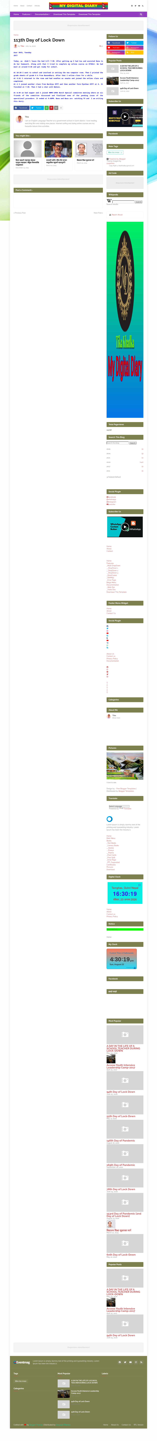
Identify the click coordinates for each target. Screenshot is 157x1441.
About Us (110, 654)
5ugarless (110, 163)
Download (111, 870)
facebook (112, 497)
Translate (127, 809)
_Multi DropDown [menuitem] (113, 566)
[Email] (56, 108)
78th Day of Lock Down (121, 1189)
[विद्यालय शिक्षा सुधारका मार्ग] (89, 148)
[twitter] (135, 6)
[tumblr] (107, 638)
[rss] (142, 6)
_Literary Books (113, 845)
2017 (125, 466)
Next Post (98, 213)
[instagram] (107, 631)
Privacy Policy (112, 659)
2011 (125, 471)
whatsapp (112, 499)
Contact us (111, 656)
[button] (141, 14)
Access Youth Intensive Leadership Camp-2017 (129, 79)
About (22, 6)
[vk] (108, 643)
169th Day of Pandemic (121, 1164)
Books (109, 841)
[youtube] (139, 6)
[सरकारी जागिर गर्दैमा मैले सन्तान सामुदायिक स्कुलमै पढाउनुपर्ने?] (58, 148)
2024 (125, 453)
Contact (29, 6)
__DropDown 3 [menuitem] (112, 573)
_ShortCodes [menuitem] (112, 575)
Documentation (113, 661)
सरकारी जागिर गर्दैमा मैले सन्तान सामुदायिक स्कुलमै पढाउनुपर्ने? (56, 161)
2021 (125, 458)
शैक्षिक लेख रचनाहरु (115, 152)
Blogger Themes (36, 1425)
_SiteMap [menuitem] (110, 578)
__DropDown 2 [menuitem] (112, 570)
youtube (112, 504)
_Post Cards (111, 855)
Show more (116, 718)
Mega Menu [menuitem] (111, 582)
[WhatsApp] (47, 108)
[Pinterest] (51, 108)
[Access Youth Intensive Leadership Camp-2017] (113, 81)
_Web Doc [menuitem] (111, 587)
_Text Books (111, 843)
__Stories (110, 848)
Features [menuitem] (26, 14)
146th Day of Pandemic (121, 1140)
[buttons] (107, 667)
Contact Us (111, 613)
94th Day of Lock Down (129, 88)
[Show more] (61, 108)
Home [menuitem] (16, 14)
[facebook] (132, 6)
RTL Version (138, 1425)
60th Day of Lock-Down (121, 1254)
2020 (125, 462)
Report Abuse (117, 215)
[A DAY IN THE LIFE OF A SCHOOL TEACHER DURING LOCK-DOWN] (113, 69)
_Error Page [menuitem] (111, 580)
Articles (37, 6)
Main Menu (111, 838)
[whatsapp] (107, 645)
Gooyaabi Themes (63, 1425)
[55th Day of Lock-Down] (64, 1415)
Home (16, 6)
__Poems (110, 853)
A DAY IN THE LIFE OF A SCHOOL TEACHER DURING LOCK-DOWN (131, 68)
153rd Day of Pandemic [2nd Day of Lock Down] (124, 1215)
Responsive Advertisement (78, 25)
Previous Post (20, 213)
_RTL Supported (113, 862)
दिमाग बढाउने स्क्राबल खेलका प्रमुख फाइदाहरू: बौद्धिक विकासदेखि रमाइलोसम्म (27, 162)
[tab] (125, 836)
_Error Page (111, 860)
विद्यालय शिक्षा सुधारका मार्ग (85, 160)
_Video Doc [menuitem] (111, 590)
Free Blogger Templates (126, 789)
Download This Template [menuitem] (64, 14)
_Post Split (111, 857)
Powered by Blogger (117, 159)
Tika (27, 117)
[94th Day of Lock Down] (113, 91)
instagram (112, 502)
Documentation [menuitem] (42, 14)
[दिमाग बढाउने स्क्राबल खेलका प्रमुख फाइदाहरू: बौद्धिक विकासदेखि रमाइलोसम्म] (28, 148)
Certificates (111, 865)
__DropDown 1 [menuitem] (112, 568)
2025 (125, 449)
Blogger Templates (126, 791)
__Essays (110, 850)
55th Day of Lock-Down (121, 1116)
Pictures (110, 867)
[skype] (107, 636)
